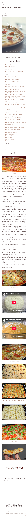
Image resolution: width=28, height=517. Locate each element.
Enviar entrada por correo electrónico (16, 478)
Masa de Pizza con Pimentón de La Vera (14, 68)
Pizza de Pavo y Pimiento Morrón (13, 117)
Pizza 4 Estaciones (9, 139)
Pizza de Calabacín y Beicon (12, 89)
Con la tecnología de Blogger (15, 510)
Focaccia (7, 149)
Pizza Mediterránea (9, 134)
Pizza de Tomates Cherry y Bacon (13, 129)
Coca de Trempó (9, 146)
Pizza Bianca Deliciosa (10, 76)
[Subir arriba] (26, 514)
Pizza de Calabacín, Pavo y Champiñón (14, 94)
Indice (9, 7)
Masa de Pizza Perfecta (10, 66)
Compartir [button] (4, 478)
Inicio (4, 7)
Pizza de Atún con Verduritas (12, 81)
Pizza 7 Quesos (8, 140)
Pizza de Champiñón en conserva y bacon (15, 96)
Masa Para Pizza (9, 64)
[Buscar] (25, 2)
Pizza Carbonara (9, 78)
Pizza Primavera (9, 137)
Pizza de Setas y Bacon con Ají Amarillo (14, 127)
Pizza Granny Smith (9, 131)
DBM (3, 4)
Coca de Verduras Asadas (11, 147)
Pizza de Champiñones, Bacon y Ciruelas (15, 104)
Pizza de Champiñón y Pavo (11, 97)
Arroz (14, 7)
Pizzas (6, 480)
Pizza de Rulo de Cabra (10, 126)
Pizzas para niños (9, 135)
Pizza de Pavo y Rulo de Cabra (12, 119)
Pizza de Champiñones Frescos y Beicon (15, 102)
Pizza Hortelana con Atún (11, 132)
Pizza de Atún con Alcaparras (12, 79)
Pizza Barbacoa (8, 69)
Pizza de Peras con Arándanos (12, 121)
